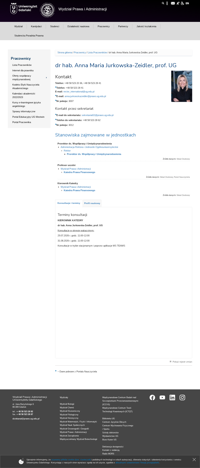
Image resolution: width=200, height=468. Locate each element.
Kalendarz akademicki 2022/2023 (23, 95)
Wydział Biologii (67, 404)
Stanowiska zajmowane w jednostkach (95, 135)
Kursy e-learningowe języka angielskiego (26, 104)
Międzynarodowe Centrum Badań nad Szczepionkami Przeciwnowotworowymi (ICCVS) (120, 401)
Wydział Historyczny (69, 418)
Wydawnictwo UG (110, 436)
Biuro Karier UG (109, 439)
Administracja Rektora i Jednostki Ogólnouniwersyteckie (89, 147)
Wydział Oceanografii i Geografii (74, 429)
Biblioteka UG (108, 418)
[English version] (187, 3)
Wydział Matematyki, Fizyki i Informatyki (78, 421)
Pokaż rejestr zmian (182, 362)
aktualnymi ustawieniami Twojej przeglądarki (137, 462)
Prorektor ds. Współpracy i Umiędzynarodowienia (94, 154)
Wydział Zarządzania (69, 436)
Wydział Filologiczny (69, 414)
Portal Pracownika (21, 122)
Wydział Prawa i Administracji (82, 9)
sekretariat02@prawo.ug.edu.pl (97, 115)
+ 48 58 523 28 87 (25, 414)
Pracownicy (21, 58)
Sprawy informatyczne (23, 111)
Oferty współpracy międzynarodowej (21, 77)
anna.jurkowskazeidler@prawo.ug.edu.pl (85, 96)
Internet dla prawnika (22, 70)
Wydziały (64, 397)
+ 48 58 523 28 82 (25, 411)
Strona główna (65, 52)
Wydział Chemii (67, 407)
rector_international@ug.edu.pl (78, 91)
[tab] (68, 203)
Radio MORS (108, 454)
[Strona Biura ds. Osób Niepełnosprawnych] (182, 3)
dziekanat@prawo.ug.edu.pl (26, 419)
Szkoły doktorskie (110, 432)
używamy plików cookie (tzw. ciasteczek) (71, 459)
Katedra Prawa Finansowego (79, 172)
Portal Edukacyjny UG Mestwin (28, 117)
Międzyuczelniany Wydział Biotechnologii (78, 439)
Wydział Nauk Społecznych (72, 425)
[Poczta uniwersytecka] (172, 3)
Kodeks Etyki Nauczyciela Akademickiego (25, 86)
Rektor (67, 150)
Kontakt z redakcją (110, 450)
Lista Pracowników (22, 65)
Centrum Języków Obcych (114, 422)
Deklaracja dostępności (112, 446)
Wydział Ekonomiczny (70, 411)
